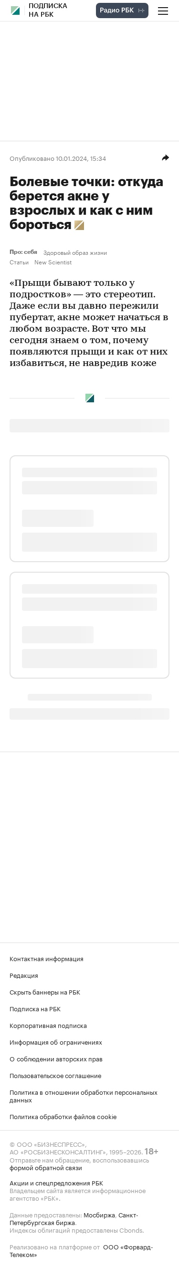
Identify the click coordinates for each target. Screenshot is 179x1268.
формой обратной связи (46, 1167)
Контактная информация (47, 958)
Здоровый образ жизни (75, 252)
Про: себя (25, 252)
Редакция (24, 974)
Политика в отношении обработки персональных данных (84, 1095)
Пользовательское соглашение (55, 1074)
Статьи (19, 261)
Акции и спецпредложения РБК (56, 1182)
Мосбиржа (99, 1214)
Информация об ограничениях (56, 1041)
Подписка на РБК (35, 1008)
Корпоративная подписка (48, 1024)
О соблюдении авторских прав (56, 1058)
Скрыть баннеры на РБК (45, 991)
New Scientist (53, 261)
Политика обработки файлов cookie (63, 1116)
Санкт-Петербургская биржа (74, 1217)
